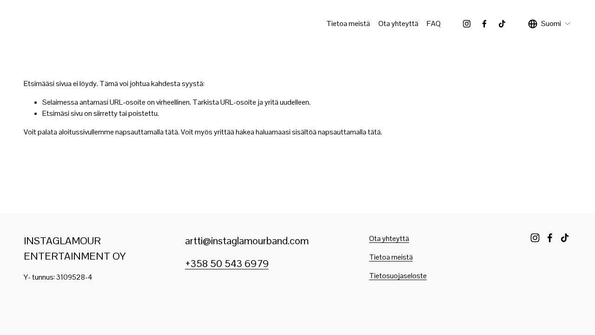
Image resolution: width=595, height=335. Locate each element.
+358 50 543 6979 (227, 263)
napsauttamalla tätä (146, 132)
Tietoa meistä (348, 23)
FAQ (434, 23)
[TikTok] (502, 23)
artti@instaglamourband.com (247, 240)
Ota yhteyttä (398, 23)
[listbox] (549, 23)
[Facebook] (484, 23)
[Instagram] (466, 23)
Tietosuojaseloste (398, 276)
